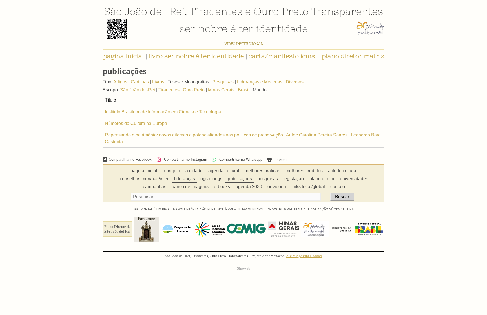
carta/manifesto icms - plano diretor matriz (316, 56)
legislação (293, 178)
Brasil (243, 89)
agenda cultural (223, 170)
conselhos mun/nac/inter (144, 178)
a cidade (194, 170)
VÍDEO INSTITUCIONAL (244, 43)
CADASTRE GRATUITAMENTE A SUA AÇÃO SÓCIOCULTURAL (311, 209)
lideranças (184, 178)
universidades (354, 178)
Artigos (120, 82)
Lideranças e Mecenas (259, 82)
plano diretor (322, 178)
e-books (222, 186)
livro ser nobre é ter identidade (196, 56)
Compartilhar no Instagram (185, 159)
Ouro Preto (281, 11)
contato (337, 186)
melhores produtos (304, 170)
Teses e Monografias (188, 82)
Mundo (260, 89)
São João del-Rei (144, 11)
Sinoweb (243, 268)
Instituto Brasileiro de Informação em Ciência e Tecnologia (163, 111)
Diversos (295, 82)
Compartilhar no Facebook (130, 159)
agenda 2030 (249, 186)
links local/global (308, 186)
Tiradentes (216, 11)
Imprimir (280, 159)
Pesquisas (223, 82)
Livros (158, 82)
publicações (240, 178)
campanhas (154, 186)
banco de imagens (190, 186)
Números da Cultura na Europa (136, 123)
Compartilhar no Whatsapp (240, 159)
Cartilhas (140, 82)
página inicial (123, 56)
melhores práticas (262, 170)
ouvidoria (276, 186)
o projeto (171, 170)
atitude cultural (342, 170)
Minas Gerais (221, 89)
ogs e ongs (211, 178)
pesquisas (267, 178)
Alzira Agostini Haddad (304, 256)
